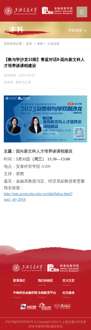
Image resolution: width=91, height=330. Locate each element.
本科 (17, 29)
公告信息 (53, 43)
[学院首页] (56, 10)
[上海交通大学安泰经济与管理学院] (45, 268)
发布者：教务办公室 (17, 82)
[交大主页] (20, 11)
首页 (29, 43)
